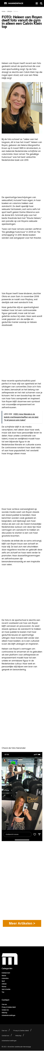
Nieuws (4, 975)
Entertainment (6, 973)
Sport (3, 981)
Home (3, 11)
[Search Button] (41, 3)
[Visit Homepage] (14, 3)
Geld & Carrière (6, 989)
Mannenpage (27, 1047)
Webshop (4, 1012)
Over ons (4, 1004)
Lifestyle (9, 11)
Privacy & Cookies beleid (9, 1007)
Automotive (5, 978)
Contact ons (5, 1010)
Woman (16, 11)
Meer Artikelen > (22, 923)
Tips (3, 992)
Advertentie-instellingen (8, 1015)
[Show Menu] (37, 3)
